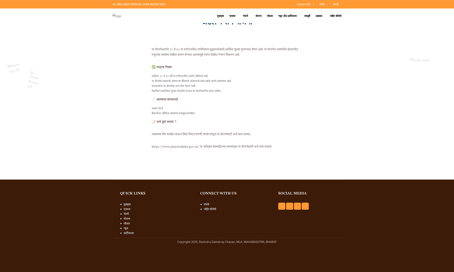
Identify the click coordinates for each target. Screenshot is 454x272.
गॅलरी (245, 16)
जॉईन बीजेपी (335, 16)
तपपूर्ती (307, 16)
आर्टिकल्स (129, 233)
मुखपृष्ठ (220, 16)
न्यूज (126, 228)
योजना (259, 16)
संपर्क (322, 4)
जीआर (270, 16)
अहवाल (318, 16)
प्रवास (232, 16)
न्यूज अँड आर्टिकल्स (287, 16)
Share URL (303, 4)
